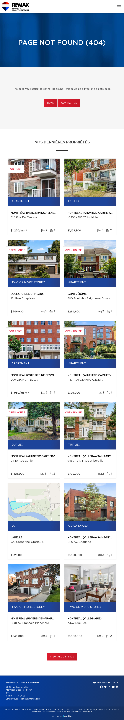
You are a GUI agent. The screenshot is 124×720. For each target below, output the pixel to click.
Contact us (69, 103)
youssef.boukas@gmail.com (26, 699)
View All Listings (62, 657)
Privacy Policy (49, 712)
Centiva (67, 716)
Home (50, 103)
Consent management (81, 712)
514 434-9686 (18, 696)
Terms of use (63, 712)
